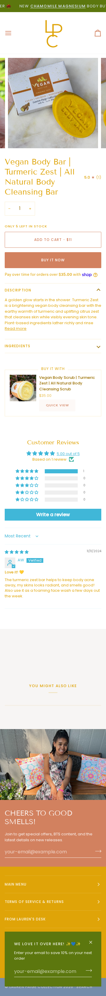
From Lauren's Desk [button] (25, 919)
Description (18, 290)
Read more (15, 328)
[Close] (93, 942)
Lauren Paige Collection (35, 986)
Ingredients (17, 345)
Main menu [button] (15, 884)
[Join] (87, 970)
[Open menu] (13, 33)
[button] (27, 471)
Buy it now (53, 260)
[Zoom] (19, 137)
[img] (17, 552)
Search (84, 986)
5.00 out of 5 (68, 454)
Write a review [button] (53, 514)
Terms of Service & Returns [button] (34, 901)
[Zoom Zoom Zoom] (53, 103)
